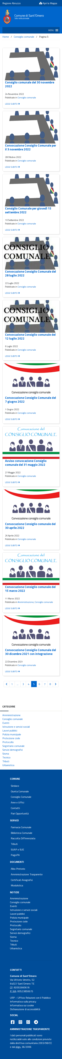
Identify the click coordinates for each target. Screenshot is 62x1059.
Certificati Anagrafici (22, 880)
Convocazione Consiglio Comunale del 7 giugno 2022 (30, 399)
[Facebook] (12, 1022)
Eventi (5, 723)
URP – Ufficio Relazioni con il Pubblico (30, 998)
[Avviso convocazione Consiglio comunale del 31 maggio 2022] (31, 442)
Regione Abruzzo (11, 3)
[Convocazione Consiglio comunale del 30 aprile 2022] (31, 505)
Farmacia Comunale (21, 827)
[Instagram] (20, 1022)
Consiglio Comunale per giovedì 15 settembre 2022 (28, 210)
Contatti (15, 808)
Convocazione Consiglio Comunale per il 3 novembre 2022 (30, 147)
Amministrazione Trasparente (27, 874)
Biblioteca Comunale (21, 833)
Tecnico (6, 757)
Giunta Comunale (20, 791)
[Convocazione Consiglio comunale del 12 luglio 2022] (31, 316)
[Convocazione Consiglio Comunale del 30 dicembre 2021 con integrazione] (31, 632)
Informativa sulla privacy (23, 1001)
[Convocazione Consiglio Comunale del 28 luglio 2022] (31, 253)
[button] (51, 30)
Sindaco (15, 786)
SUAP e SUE (17, 849)
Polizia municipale (11, 734)
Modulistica (17, 885)
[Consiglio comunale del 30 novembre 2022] (31, 64)
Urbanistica (8, 765)
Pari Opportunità (20, 813)
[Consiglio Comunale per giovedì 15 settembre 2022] (31, 190)
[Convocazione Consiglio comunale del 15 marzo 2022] (31, 569)
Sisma (5, 753)
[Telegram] (36, 1022)
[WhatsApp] (28, 1022)
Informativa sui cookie (22, 1005)
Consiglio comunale (24, 37)
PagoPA (15, 855)
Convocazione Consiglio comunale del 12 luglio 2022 (30, 336)
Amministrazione (26, 602)
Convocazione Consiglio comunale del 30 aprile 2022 (30, 525)
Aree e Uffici (17, 802)
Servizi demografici (12, 750)
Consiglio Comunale (21, 797)
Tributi (5, 761)
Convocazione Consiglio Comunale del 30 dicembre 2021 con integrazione (30, 652)
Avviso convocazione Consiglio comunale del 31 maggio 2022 (26, 462)
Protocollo (8, 742)
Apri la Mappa (49, 3)
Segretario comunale (13, 746)
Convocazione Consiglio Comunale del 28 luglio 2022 (30, 273)
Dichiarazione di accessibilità (25, 1009)
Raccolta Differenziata (23, 838)
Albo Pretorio (18, 869)
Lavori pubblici (9, 730)
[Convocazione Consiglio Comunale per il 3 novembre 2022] (31, 127)
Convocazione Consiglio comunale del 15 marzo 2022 (30, 588)
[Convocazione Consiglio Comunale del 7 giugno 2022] (31, 379)
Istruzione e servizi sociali (16, 727)
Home (5, 37)
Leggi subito (11, 103)
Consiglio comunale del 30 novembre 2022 (29, 84)
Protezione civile (11, 738)
